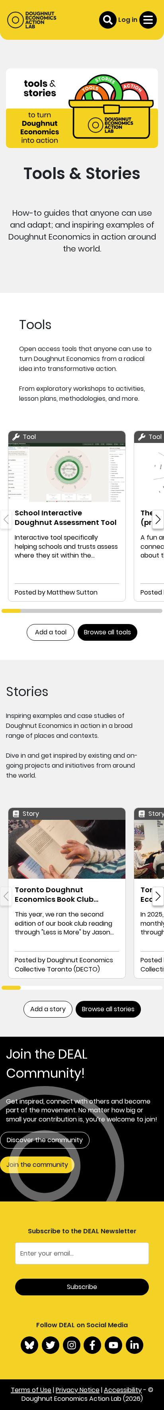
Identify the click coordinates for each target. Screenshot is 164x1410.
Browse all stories (108, 1009)
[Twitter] (50, 1345)
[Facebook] (92, 1345)
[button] (158, 519)
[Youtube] (113, 1345)
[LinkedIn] (134, 1345)
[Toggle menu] (148, 20)
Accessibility (123, 1389)
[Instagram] (71, 1345)
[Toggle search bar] (108, 20)
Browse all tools (107, 632)
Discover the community (45, 1140)
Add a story (48, 1009)
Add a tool (50, 632)
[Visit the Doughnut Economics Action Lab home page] (31, 19)
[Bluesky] (29, 1345)
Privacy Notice (78, 1389)
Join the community (37, 1164)
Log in (127, 19)
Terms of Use (31, 1389)
